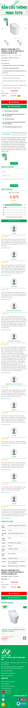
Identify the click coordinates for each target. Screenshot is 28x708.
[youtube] (22, 699)
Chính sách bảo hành (6, 693)
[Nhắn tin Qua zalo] (3, 699)
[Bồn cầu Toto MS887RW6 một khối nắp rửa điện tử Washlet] (14, 617)
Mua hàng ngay (15, 102)
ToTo (9, 60)
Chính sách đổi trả (5, 683)
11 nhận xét (18, 55)
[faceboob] (18, 699)
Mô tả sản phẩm (6, 134)
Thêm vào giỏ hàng (15, 106)
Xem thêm (14, 163)
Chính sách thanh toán (6, 688)
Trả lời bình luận (6, 248)
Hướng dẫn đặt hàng (5, 690)
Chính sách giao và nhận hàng (8, 686)
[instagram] (25, 699)
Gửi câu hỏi (14, 185)
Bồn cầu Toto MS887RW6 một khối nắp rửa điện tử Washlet (13, 630)
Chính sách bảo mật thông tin (8, 681)
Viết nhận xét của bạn (14, 220)
